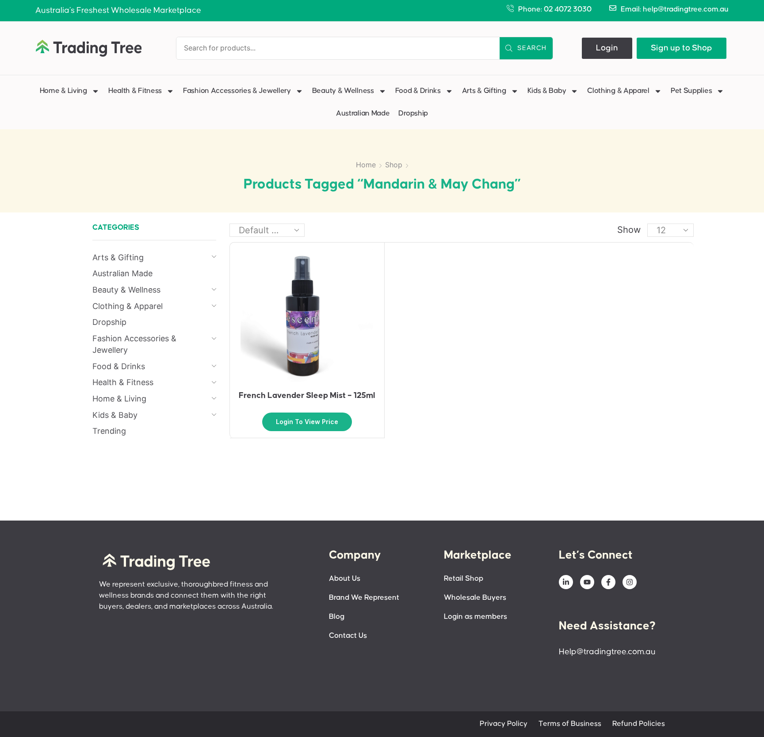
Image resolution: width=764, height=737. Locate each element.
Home (366, 164)
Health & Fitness (135, 91)
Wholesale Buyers (475, 598)
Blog (336, 617)
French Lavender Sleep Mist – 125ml (307, 395)
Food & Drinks (418, 91)
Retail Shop (463, 579)
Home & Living (63, 91)
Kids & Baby (546, 91)
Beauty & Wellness (343, 91)
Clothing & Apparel (618, 91)
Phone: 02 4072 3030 (555, 9)
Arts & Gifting (484, 91)
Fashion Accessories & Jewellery (237, 91)
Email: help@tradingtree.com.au (675, 9)
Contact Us (348, 636)
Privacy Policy (503, 724)
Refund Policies (638, 724)
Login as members (475, 617)
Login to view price (307, 421)
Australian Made (363, 113)
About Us (344, 579)
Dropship (413, 113)
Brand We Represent (364, 598)
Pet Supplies (691, 91)
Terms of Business (570, 724)
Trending (109, 431)
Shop (393, 164)
